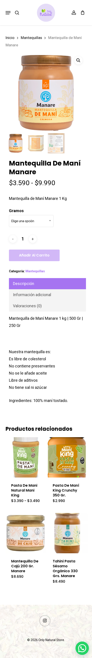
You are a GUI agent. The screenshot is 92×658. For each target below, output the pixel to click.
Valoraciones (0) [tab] (27, 305)
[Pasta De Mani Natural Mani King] (26, 457)
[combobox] (31, 221)
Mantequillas (31, 38)
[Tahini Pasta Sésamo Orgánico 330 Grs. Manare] (67, 533)
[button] (8, 12)
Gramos (16, 210)
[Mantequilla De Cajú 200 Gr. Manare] (26, 533)
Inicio (10, 38)
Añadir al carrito (34, 255)
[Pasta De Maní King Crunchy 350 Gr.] (67, 457)
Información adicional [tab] (32, 294)
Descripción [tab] (23, 283)
